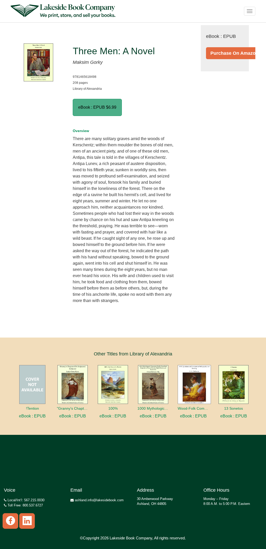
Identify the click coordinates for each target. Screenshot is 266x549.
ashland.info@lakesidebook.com (99, 500)
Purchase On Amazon (234, 53)
